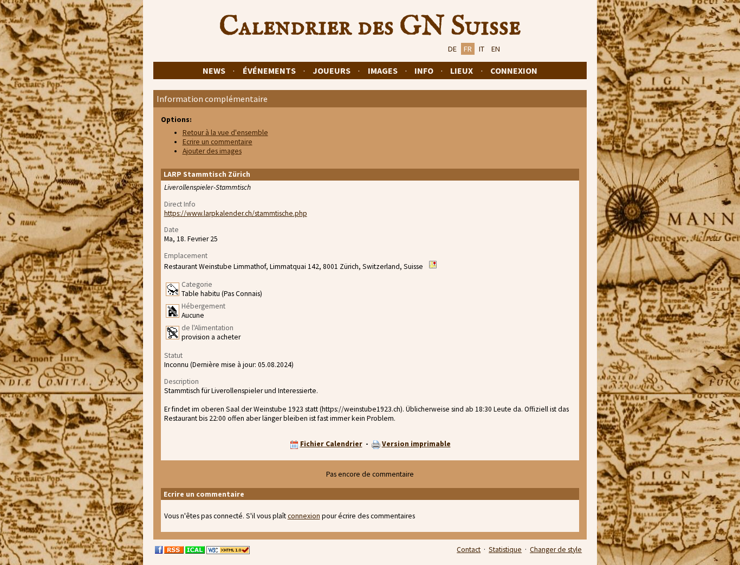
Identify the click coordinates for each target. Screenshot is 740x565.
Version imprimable (416, 443)
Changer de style (556, 549)
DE (452, 49)
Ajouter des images (212, 151)
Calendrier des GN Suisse (370, 26)
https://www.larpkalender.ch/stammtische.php (235, 213)
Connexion (513, 70)
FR (468, 49)
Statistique (505, 549)
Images (383, 70)
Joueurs (331, 70)
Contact (469, 549)
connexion (304, 516)
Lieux (461, 70)
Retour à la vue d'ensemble (225, 132)
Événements (269, 70)
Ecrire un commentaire (217, 141)
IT (481, 49)
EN (495, 49)
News (214, 70)
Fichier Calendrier (331, 443)
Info (423, 70)
